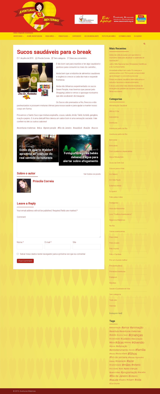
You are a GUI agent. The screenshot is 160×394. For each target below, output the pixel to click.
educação (122, 346)
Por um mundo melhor (118, 260)
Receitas (112, 283)
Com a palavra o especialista (120, 151)
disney (128, 342)
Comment (21, 217)
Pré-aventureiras (115, 266)
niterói (136, 364)
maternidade (115, 365)
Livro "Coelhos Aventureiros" (120, 214)
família (141, 349)
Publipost (113, 277)
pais (121, 369)
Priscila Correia (44, 58)
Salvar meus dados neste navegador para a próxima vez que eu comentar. (53, 254)
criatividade (115, 339)
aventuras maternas (27, 128)
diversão (139, 342)
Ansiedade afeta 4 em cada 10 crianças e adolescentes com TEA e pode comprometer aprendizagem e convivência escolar (127, 73)
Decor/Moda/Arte (91, 36)
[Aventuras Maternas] (39, 16)
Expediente (76, 36)
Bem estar (113, 140)
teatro (123, 380)
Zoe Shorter (115, 384)
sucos (95, 128)
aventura (115, 331)
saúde (87, 128)
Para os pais (114, 243)
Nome (20, 242)
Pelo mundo (114, 249)
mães (127, 364)
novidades (114, 369)
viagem (131, 380)
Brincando (113, 146)
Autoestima (113, 117)
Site (74, 242)
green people (50, 128)
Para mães (49, 36)
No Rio (112, 226)
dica (40, 128)
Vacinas (112, 306)
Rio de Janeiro (65, 128)
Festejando (113, 203)
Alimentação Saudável (118, 106)
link (28, 121)
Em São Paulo (115, 180)
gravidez (140, 357)
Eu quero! (138, 36)
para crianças (131, 368)
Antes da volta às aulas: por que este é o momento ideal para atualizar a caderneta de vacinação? (126, 58)
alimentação (115, 327)
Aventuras (18, 36)
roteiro (134, 376)
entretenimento (119, 349)
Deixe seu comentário (78, 58)
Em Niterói (113, 174)
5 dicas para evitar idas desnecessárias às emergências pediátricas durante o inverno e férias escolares (126, 88)
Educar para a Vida (116, 169)
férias (132, 357)
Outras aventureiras (117, 231)
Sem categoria (59, 58)
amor (126, 327)
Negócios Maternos (117, 220)
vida (138, 379)
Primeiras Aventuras (117, 271)
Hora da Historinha (116, 209)
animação (137, 327)
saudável (78, 128)
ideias (112, 361)
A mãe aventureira (34, 36)
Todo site (113, 300)
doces (112, 346)
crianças (136, 335)
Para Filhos (63, 36)
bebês (113, 335)
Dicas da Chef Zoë (116, 163)
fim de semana (119, 357)
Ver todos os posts (92, 174)
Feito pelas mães (109, 36)
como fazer (123, 335)
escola (132, 350)
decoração (137, 339)
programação (129, 372)
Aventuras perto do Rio (118, 128)
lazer (131, 361)
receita (142, 372)
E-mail (48, 242)
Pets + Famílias (115, 254)
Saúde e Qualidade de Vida (119, 289)
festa (112, 354)
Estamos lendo (125, 36)
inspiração (121, 361)
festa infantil (122, 353)
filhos (133, 353)
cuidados (126, 338)
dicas (120, 342)
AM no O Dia (114, 111)
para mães (115, 372)
